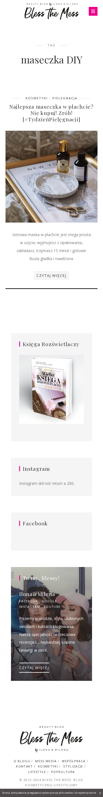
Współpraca (73, 761)
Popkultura (63, 772)
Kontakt (24, 766)
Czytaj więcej (51, 275)
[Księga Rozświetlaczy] (51, 390)
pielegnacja (64, 98)
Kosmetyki (37, 98)
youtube (52, 607)
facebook (28, 601)
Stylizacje (73, 766)
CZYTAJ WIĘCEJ (34, 667)
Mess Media (46, 761)
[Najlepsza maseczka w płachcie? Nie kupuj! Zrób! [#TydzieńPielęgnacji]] (51, 176)
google (49, 601)
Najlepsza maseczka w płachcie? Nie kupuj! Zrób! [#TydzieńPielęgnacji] (51, 113)
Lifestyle (37, 772)
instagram (29, 607)
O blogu (22, 761)
